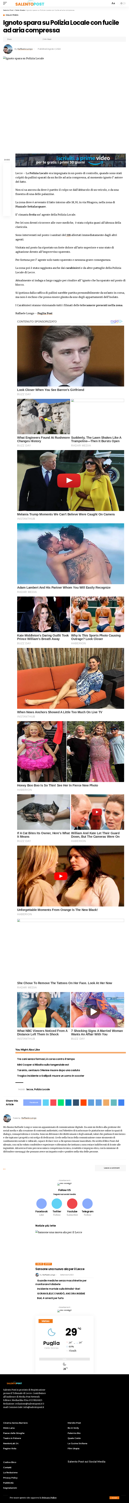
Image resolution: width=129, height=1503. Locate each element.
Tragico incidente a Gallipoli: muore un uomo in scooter (50, 1076)
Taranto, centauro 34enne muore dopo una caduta (48, 1070)
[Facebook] (41, 1207)
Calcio (39, 1264)
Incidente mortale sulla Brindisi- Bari (58, 1288)
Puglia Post (44, 313)
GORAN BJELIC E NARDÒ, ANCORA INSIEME (61, 1293)
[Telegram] (87, 1207)
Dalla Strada (12, 15)
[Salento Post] (30, 3)
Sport (48, 1264)
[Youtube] (72, 1207)
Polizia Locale (42, 1089)
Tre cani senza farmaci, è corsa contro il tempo (46, 1059)
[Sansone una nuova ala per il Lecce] (64, 1247)
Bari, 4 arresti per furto (50, 1298)
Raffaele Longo (25, 49)
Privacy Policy (49, 1497)
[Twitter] (57, 1207)
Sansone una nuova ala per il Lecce (59, 1269)
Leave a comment (112, 1168)
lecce (29, 1089)
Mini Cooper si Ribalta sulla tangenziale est (43, 1065)
